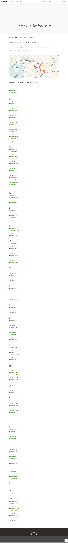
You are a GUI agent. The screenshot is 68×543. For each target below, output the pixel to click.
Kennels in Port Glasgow (14, 410)
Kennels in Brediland (13, 127)
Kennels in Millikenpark (14, 361)
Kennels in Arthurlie (13, 90)
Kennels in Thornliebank (14, 472)
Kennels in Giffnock (13, 251)
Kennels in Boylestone (14, 122)
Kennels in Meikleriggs (14, 350)
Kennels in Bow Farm (13, 120)
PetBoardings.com (18, 42)
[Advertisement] (34, 16)
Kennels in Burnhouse (14, 139)
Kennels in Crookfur (13, 180)
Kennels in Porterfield (14, 408)
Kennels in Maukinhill (14, 347)
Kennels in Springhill (13, 460)
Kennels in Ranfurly (13, 431)
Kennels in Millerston (14, 359)
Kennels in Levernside (14, 327)
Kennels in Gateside (13, 246)
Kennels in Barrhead (13, 105)
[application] (34, 66)
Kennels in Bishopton (14, 108)
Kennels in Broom (13, 138)
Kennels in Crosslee (13, 184)
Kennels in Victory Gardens (14, 493)
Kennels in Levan (13, 325)
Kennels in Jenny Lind (14, 297)
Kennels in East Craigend (14, 212)
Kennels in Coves (13, 175)
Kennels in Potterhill (13, 412)
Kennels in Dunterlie (13, 200)
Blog (50, 1)
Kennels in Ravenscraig (14, 434)
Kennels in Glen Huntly (14, 255)
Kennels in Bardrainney (14, 101)
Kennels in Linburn (13, 330)
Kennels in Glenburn (13, 253)
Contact (63, 1)
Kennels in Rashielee (13, 433)
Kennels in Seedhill (13, 446)
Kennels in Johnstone (14, 299)
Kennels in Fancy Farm (14, 228)
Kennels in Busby (13, 141)
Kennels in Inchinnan (13, 288)
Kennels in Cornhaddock (14, 172)
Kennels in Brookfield (14, 136)
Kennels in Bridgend (13, 129)
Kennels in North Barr (14, 379)
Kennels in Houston (13, 273)
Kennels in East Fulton (14, 215)
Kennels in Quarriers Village (15, 421)
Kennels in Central (13, 159)
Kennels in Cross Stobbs (14, 187)
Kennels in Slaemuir (13, 453)
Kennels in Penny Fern (14, 407)
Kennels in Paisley (13, 400)
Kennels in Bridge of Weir (14, 133)
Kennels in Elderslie (13, 217)
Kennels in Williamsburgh (14, 517)
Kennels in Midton (13, 355)
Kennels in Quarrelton (14, 420)
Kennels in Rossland (13, 438)
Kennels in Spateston (14, 458)
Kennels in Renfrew (13, 436)
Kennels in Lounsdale (13, 337)
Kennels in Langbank (13, 323)
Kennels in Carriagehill (14, 151)
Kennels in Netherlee (13, 372)
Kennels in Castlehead (14, 158)
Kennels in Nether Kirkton (14, 370)
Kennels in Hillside (13, 271)
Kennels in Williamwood (14, 518)
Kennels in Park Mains (14, 405)
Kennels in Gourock (13, 258)
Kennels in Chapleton (14, 161)
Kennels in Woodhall (13, 520)
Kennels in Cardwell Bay (14, 149)
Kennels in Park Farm (13, 401)
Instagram (36, 533)
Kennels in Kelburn (13, 307)
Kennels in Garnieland (14, 244)
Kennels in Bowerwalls (14, 119)
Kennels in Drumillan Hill (14, 199)
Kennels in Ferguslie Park (14, 230)
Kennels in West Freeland (14, 508)
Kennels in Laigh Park (14, 322)
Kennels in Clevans (13, 168)
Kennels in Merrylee (13, 352)
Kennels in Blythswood (14, 112)
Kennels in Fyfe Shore (14, 235)
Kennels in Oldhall (13, 388)
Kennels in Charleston (14, 165)
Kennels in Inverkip (13, 290)
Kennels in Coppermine (14, 170)
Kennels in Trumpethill (14, 478)
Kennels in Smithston (14, 454)
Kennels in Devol (13, 195)
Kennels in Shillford (13, 449)
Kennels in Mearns (13, 349)
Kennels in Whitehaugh (14, 515)
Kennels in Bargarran (13, 103)
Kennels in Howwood (13, 275)
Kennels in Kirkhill (13, 312)
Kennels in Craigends (13, 179)
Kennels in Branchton (14, 126)
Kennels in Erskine (13, 218)
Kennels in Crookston (14, 182)
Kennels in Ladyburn (13, 320)
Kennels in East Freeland (14, 213)
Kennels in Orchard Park (14, 390)
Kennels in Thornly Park (14, 474)
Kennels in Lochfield (13, 332)
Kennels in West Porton (14, 510)
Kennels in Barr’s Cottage (14, 106)
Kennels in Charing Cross (14, 163)
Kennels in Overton (13, 392)
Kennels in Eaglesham (14, 210)
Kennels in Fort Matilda (14, 231)
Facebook (32, 533)
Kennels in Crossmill (13, 186)
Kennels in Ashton (13, 92)
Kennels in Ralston (13, 429)
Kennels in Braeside (13, 124)
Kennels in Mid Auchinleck (14, 354)
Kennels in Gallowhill (13, 243)
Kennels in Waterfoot (14, 501)
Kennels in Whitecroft (14, 513)
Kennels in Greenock (13, 260)
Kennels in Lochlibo (13, 334)
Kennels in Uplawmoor (14, 485)
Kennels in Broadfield (14, 134)
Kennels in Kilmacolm (14, 310)
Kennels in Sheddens (13, 447)
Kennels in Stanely (13, 463)
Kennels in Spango (13, 456)
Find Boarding (43, 1)
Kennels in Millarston (14, 357)
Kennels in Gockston (13, 257)
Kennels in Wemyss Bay (14, 503)
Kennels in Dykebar (13, 202)
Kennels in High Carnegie (14, 270)
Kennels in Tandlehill (13, 471)
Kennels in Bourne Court (14, 117)
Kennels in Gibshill (13, 250)
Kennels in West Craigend (14, 506)
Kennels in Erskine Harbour (14, 220)
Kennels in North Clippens (14, 381)
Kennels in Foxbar (13, 233)
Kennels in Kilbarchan (14, 309)
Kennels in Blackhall (13, 110)
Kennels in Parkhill (13, 403)
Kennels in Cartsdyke (13, 154)
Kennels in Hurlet (13, 280)
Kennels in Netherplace (14, 374)
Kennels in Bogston (13, 115)
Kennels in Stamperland (14, 461)
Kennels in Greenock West (14, 262)
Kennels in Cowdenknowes (14, 177)
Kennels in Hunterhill (14, 278)
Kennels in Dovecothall (14, 197)
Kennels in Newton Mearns (14, 375)
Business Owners (56, 1)
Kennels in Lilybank (13, 329)
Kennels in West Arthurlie (14, 505)
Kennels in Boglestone (14, 113)
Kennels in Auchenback (14, 93)
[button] (33, 61)
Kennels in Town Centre (14, 476)
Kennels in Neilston (13, 368)
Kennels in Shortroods (14, 451)
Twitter (34, 533)
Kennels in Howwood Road (14, 277)
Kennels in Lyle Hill (13, 339)
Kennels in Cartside (13, 156)
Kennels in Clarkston (13, 166)
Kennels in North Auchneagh (15, 377)
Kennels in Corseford (13, 173)
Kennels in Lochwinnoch (14, 336)
